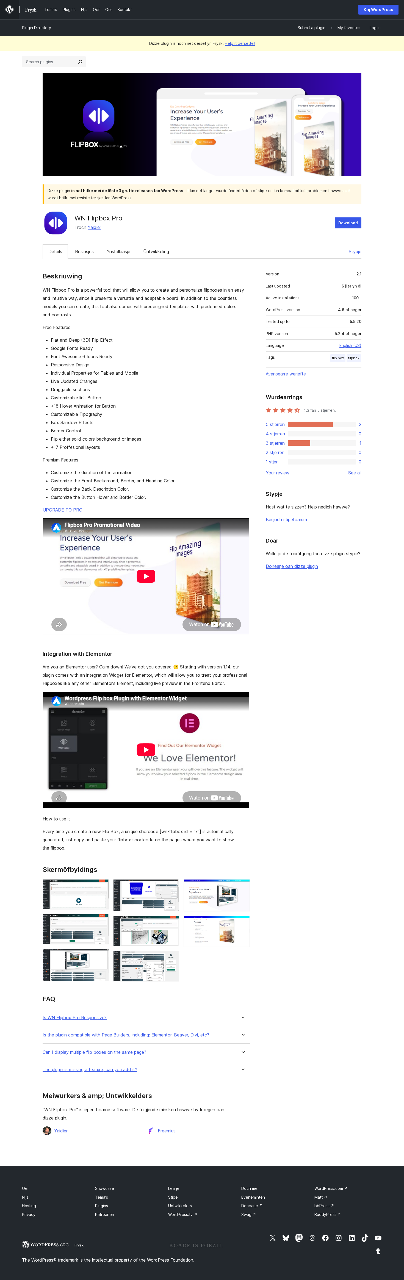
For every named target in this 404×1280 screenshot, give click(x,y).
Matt (320, 1197)
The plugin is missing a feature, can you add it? (90, 1069)
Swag (248, 1214)
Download (348, 222)
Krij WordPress (378, 9)
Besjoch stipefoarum (286, 519)
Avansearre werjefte (286, 374)
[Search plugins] (80, 61)
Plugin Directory (36, 27)
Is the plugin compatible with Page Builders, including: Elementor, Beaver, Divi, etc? (126, 1035)
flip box (338, 358)
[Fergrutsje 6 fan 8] (172, 958)
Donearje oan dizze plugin (292, 566)
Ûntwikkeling (156, 251)
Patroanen (104, 1214)
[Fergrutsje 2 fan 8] (101, 921)
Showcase (104, 1188)
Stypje (355, 251)
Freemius (167, 1131)
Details (55, 251)
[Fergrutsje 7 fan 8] (242, 886)
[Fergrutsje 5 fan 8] (172, 923)
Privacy (28, 1214)
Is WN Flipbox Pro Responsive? (75, 1017)
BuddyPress (327, 1214)
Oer (25, 1188)
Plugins (101, 1205)
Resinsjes (84, 251)
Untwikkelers (180, 1205)
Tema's (101, 1197)
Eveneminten (253, 1197)
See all (354, 472)
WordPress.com (331, 1188)
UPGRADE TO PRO (62, 510)
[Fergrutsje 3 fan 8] (101, 956)
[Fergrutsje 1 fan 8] (101, 886)
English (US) (350, 345)
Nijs (25, 1197)
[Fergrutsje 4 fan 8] (172, 886)
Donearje (252, 1205)
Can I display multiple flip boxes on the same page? (94, 1052)
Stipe (173, 1197)
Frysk (79, 1245)
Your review (277, 472)
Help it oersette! (240, 43)
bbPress (324, 1205)
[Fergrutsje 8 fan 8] (242, 923)
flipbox (353, 358)
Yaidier (94, 227)
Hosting (29, 1205)
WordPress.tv (182, 1214)
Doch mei (249, 1188)
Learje (173, 1188)
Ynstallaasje (118, 251)
